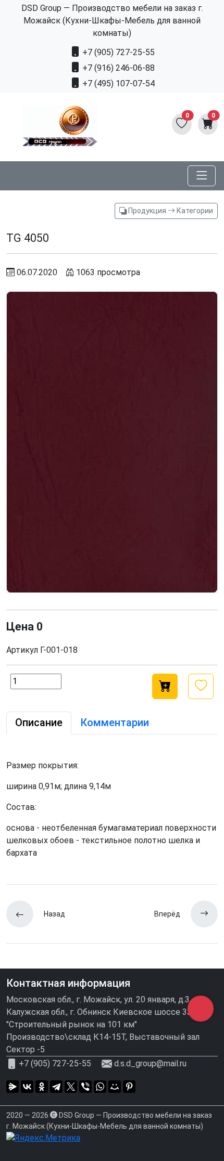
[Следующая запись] (199, 913)
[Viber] (85, 1086)
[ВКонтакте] (27, 1086)
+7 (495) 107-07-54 (117, 83)
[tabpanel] (112, 809)
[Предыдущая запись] (25, 913)
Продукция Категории (170, 211)
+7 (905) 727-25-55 (117, 52)
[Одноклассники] (41, 1086)
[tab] (38, 723)
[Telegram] (56, 1086)
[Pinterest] (129, 1086)
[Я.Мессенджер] (12, 1086)
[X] (71, 1086)
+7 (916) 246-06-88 (117, 68)
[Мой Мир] (114, 1086)
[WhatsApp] (100, 1086)
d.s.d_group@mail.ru (150, 1063)
